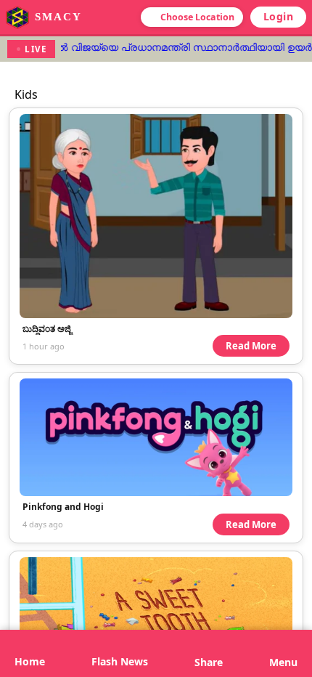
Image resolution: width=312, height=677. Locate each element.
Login (278, 16)
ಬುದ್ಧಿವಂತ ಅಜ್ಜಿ (46, 329)
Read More (251, 345)
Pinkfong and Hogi (63, 506)
